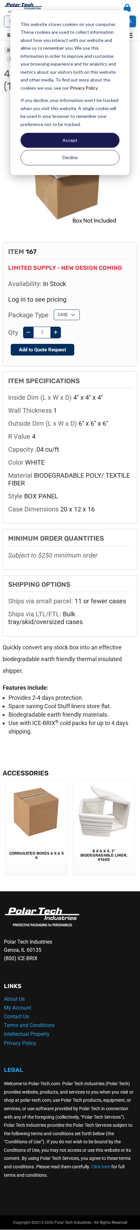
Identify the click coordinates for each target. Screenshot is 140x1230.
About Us (14, 999)
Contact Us (16, 1016)
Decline (70, 157)
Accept (70, 140)
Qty (13, 332)
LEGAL (13, 1069)
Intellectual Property (26, 1034)
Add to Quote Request (42, 350)
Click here (100, 1166)
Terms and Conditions (29, 1025)
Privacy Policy (83, 88)
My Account (17, 1008)
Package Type (28, 315)
